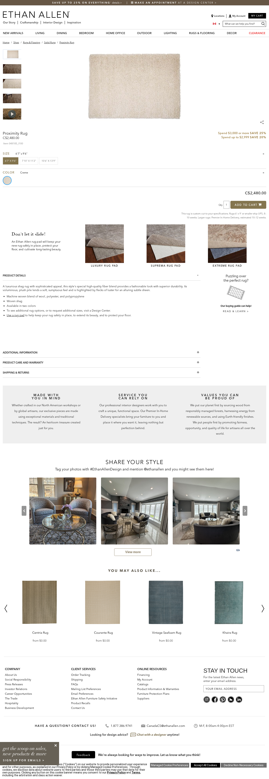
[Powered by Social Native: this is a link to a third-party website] (238, 550)
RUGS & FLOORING (202, 33)
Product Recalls (80, 703)
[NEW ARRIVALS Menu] (25, 33)
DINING (62, 33)
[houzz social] (231, 699)
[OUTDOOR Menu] (154, 33)
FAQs (74, 684)
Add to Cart (246, 204)
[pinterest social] (223, 699)
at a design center (175, 2)
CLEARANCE (257, 33)
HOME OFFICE (115, 33)
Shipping (77, 679)
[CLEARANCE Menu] (267, 33)
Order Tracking (80, 675)
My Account (144, 679)
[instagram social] (206, 699)
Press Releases (14, 684)
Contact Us (78, 708)
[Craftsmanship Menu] (39, 20)
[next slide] (245, 511)
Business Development (19, 708)
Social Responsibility (18, 679)
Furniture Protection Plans (153, 694)
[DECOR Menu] (239, 33)
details (116, 2)
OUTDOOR (144, 33)
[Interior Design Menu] (63, 20)
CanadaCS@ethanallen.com (166, 726)
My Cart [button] (257, 15)
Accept (205, 765)
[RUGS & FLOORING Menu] (217, 33)
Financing (143, 675)
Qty (221, 204)
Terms (136, 772)
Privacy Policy (116, 772)
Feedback (83, 755)
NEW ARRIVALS (13, 33)
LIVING (40, 33)
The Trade (11, 698)
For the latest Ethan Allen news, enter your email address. (223, 679)
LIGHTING (170, 33)
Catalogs (142, 684)
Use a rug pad (15, 315)
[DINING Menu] (69, 33)
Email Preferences (82, 694)
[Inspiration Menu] (82, 20)
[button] (236, 17)
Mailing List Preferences (86, 689)
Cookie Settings (169, 765)
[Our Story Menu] (16, 20)
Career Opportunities (18, 694)
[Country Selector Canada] (217, 24)
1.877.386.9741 (122, 726)
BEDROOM (86, 33)
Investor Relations (16, 689)
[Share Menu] (262, 120)
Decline (244, 765)
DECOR (232, 33)
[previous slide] (24, 511)
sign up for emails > (24, 760)
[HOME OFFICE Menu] (127, 33)
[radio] (7, 180)
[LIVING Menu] (46, 33)
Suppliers (143, 698)
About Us (11, 675)
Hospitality (11, 703)
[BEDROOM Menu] (96, 33)
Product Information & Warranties (158, 689)
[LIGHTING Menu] (179, 33)
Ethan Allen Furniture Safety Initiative (94, 698)
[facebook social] (214, 699)
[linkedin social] (239, 699)
